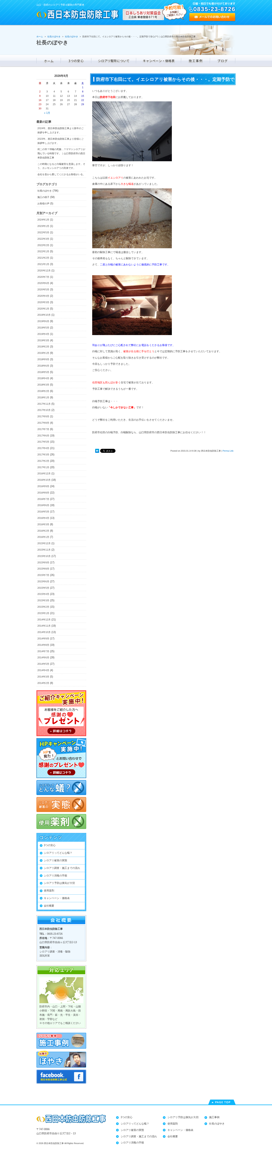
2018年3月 (43, 384)
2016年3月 (43, 524)
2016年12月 (44, 473)
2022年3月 (43, 238)
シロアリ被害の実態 (55, 860)
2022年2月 (43, 245)
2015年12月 (44, 543)
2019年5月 (43, 327)
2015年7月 (43, 575)
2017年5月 (43, 441)
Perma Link (228, 451)
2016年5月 (43, 511)
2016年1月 (43, 537)
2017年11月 (44, 404)
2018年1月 (43, 397)
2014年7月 (43, 651)
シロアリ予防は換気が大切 (59, 882)
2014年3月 (43, 676)
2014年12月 (44, 619)
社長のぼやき (44, 190)
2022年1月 (43, 251)
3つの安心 (50, 845)
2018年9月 (43, 359)
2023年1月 (43, 226)
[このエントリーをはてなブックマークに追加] (97, 451)
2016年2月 (43, 530)
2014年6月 (43, 657)
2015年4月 (43, 594)
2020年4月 (43, 296)
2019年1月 (43, 353)
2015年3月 (43, 600)
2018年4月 (43, 378)
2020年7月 (43, 277)
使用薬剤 (49, 890)
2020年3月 (43, 302)
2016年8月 (43, 492)
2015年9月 (43, 562)
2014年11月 (44, 625)
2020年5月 (43, 289)
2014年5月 (43, 664)
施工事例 (214, 1117)
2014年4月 (43, 670)
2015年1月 (43, 613)
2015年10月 (44, 556)
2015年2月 (43, 606)
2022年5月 (43, 232)
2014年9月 (43, 638)
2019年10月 (44, 315)
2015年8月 (43, 568)
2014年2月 (43, 683)
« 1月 (47, 112)
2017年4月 (43, 448)
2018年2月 (43, 391)
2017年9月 (43, 416)
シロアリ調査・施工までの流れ (62, 867)
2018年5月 (43, 372)
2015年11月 (44, 549)
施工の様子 (43, 197)
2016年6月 (43, 505)
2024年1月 (43, 219)
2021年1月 (43, 264)
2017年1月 (43, 467)
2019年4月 (43, 334)
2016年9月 (43, 486)
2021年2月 (43, 257)
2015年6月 (43, 581)
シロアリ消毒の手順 (55, 875)
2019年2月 (43, 346)
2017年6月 (43, 435)
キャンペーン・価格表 (57, 898)
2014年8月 (43, 645)
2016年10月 (44, 480)
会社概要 (49, 905)
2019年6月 (43, 321)
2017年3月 (43, 454)
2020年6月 (43, 283)
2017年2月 (43, 461)
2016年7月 (43, 499)
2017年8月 (43, 422)
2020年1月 (43, 308)
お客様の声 (43, 203)
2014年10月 (44, 632)
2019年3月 (43, 340)
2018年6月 (43, 365)
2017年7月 (43, 429)
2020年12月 (44, 270)
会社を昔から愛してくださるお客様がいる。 (61, 174)
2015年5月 (43, 588)
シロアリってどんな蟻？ (58, 852)
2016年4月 (43, 518)
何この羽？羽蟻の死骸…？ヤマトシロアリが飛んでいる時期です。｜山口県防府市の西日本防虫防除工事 (61, 153)
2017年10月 (44, 410)
